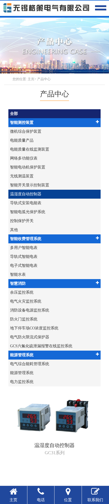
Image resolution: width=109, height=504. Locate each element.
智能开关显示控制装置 (29, 185)
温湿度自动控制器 (25, 194)
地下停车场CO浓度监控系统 (34, 328)
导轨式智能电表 (23, 257)
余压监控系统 (22, 292)
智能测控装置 (22, 122)
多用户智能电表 (23, 248)
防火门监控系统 (23, 319)
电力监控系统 (22, 382)
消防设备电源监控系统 (29, 310)
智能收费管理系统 (25, 239)
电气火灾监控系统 (25, 301)
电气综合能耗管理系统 (29, 364)
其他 (14, 230)
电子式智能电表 (23, 265)
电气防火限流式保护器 (29, 337)
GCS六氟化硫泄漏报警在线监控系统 (41, 346)
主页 (31, 79)
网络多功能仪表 (23, 158)
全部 (14, 113)
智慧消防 (18, 283)
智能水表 (18, 274)
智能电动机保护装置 (27, 167)
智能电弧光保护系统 (27, 212)
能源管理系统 (22, 355)
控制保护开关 (22, 221)
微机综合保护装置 (25, 131)
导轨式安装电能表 (25, 203)
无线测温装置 (22, 176)
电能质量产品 (22, 140)
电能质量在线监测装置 (29, 149)
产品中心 (44, 79)
